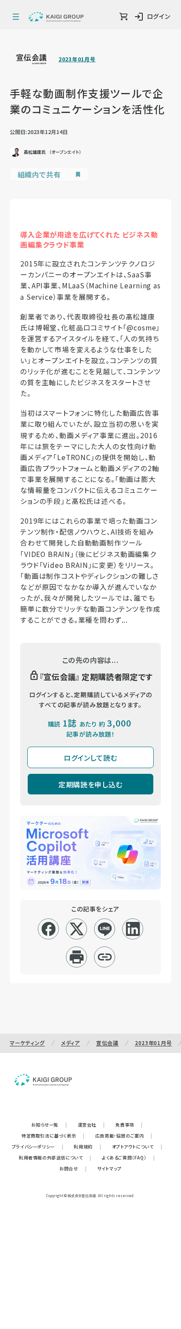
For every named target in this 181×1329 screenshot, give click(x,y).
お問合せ (73, 1168)
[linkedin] (133, 929)
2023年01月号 (76, 59)
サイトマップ (109, 1168)
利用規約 (87, 1146)
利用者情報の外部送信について (55, 1157)
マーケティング (27, 1042)
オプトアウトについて (137, 1146)
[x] (77, 929)
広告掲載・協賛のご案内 (123, 1135)
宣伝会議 (107, 1042)
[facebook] (48, 929)
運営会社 (91, 1124)
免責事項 (129, 1124)
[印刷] (77, 957)
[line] (105, 929)
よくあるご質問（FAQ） (128, 1157)
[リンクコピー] (105, 957)
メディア (70, 1042)
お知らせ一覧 (49, 1124)
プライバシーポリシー (38, 1146)
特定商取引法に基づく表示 (53, 1135)
